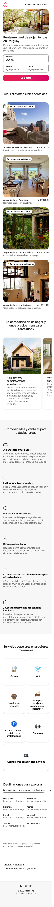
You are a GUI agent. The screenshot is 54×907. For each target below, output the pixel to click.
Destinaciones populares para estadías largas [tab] (24, 790)
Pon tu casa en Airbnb (36, 4)
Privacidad (20, 893)
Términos (32, 893)
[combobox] (26, 60)
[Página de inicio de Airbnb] (5, 4)
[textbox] (15, 69)
